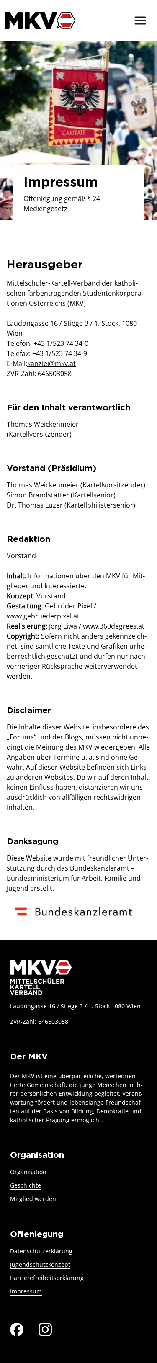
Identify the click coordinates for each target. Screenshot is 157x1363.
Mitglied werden (33, 1199)
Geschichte (25, 1185)
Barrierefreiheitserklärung (47, 1278)
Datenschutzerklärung (41, 1251)
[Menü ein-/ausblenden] (140, 20)
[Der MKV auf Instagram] (45, 1329)
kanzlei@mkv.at (51, 363)
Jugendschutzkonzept (40, 1264)
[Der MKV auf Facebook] (16, 1329)
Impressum (26, 1291)
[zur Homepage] (40, 20)
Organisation (28, 1172)
